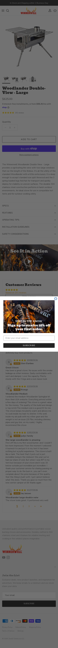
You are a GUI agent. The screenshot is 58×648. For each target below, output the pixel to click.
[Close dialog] (55, 298)
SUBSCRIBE (29, 345)
